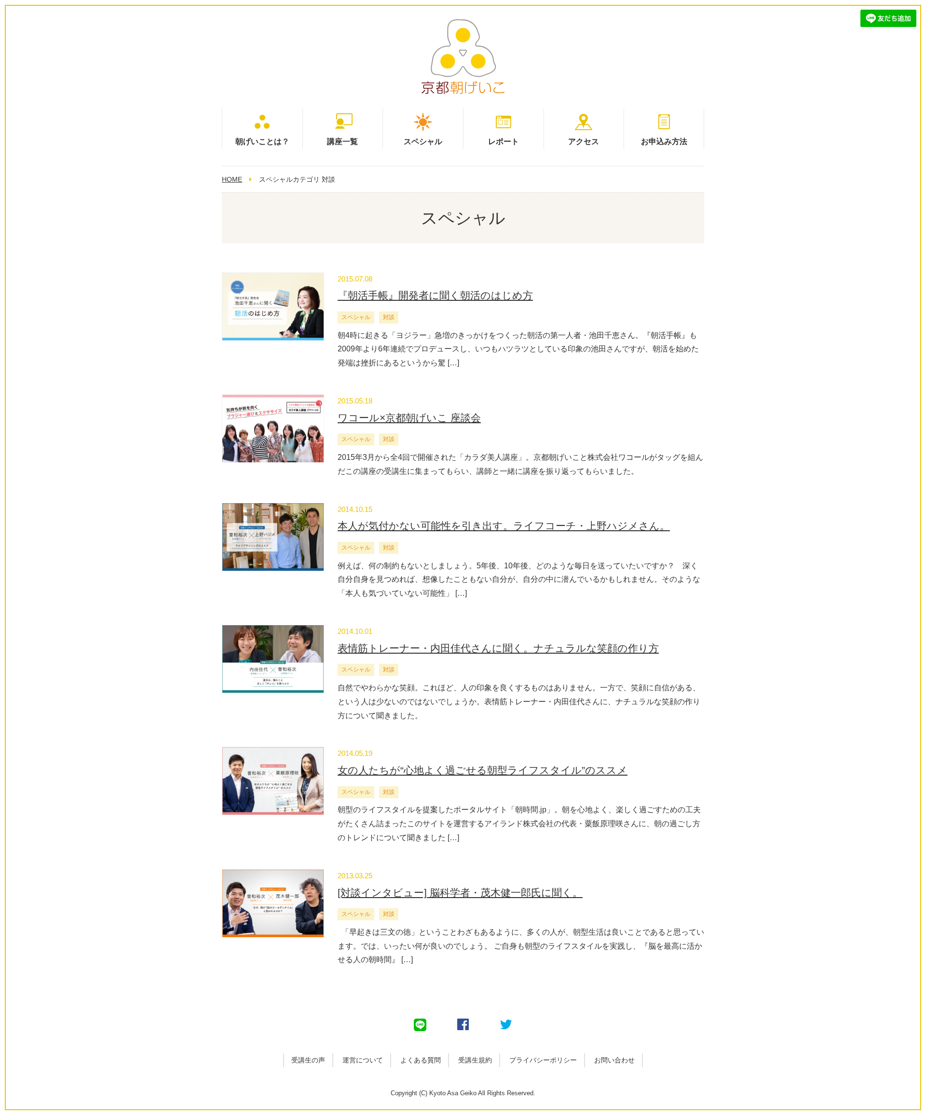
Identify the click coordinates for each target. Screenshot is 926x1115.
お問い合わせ (614, 1060)
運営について (362, 1060)
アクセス (583, 141)
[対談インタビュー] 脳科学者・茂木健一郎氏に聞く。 (460, 892)
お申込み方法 (664, 141)
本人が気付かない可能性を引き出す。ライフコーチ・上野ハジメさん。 (504, 525)
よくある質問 (420, 1060)
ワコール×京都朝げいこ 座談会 (409, 417)
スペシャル (423, 141)
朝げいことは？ (262, 141)
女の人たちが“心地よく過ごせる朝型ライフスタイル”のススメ (482, 770)
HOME (232, 179)
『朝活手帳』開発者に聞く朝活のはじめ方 (435, 295)
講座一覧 (342, 141)
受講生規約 (475, 1060)
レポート (503, 141)
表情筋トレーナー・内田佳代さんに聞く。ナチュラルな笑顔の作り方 (498, 648)
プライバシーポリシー (543, 1060)
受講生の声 (308, 1060)
